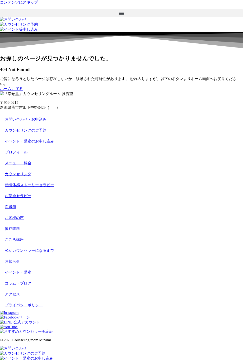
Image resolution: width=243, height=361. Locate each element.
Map (52, 107)
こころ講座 (14, 240)
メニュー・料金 (18, 163)
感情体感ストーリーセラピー (29, 185)
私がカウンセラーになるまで (29, 250)
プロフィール (16, 152)
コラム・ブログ (18, 283)
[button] (121, 13)
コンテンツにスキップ (19, 2)
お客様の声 (14, 218)
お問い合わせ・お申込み (26, 119)
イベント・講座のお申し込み (29, 141)
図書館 (10, 207)
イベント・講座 (18, 272)
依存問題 (12, 229)
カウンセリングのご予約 (26, 130)
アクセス (12, 294)
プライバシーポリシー (24, 305)
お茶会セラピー (18, 196)
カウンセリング (18, 174)
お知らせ (12, 261)
